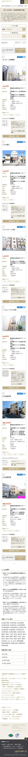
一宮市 (11, 634)
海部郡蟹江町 (21, 643)
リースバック (15, 691)
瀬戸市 (15, 634)
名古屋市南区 (12, 629)
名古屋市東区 (13, 622)
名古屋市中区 (13, 625)
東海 (25, 5)
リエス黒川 (5, 144)
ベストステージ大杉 (8, 229)
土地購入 (16, 710)
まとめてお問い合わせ (20, 50)
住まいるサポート (17, 716)
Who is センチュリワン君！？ (8, 697)
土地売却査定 (18, 686)
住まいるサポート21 (6, 693)
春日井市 (20, 634)
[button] (24, 73)
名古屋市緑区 (5, 631)
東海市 (7, 638)
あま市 (14, 640)
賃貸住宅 (15, 712)
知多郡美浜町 (5, 645)
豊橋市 (3, 634)
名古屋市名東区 (12, 631)
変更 (24, 29)
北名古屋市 (4, 640)
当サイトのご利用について (18, 746)
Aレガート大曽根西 (8, 59)
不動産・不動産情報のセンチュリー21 (9, 5)
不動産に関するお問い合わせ (9, 748)
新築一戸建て (5, 678)
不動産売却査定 (5, 684)
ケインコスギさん (15, 718)
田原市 (19, 638)
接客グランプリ (20, 697)
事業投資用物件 (5, 680)
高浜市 (11, 638)
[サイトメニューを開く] (26, 2)
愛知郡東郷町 (20, 640)
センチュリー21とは (6, 691)
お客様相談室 (20, 748)
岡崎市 (7, 634)
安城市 (7, 636)
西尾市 (11, 636)
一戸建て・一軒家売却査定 (8, 686)
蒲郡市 (15, 636)
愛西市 (23, 638)
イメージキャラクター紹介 (8, 695)
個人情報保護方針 (7, 746)
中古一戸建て (12, 678)
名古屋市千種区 (5, 622)
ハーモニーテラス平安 (9, 310)
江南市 (19, 636)
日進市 (15, 638)
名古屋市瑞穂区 (5, 627)
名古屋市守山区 (20, 629)
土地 (24, 678)
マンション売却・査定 (9, 714)
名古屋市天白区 (21, 631)
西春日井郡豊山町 (6, 643)
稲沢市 (3, 638)
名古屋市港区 (5, 629)
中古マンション (7, 710)
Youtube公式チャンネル (7, 699)
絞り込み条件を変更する (14, 755)
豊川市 (24, 634)
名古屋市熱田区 (14, 627)
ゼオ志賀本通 (6, 396)
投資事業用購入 (20, 5)
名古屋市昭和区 (21, 625)
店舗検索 (22, 688)
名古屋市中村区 (5, 625)
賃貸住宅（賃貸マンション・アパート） (11, 682)
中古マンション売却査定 (15, 684)
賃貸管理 (16, 688)
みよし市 (10, 640)
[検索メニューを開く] (22, 2)
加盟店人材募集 (15, 693)
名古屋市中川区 (22, 627)
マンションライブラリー (7, 688)
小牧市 (23, 636)
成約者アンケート (19, 699)
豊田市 (3, 636)
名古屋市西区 (20, 622)
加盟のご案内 (10, 744)
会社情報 (3, 744)
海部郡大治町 (14, 643)
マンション (19, 678)
